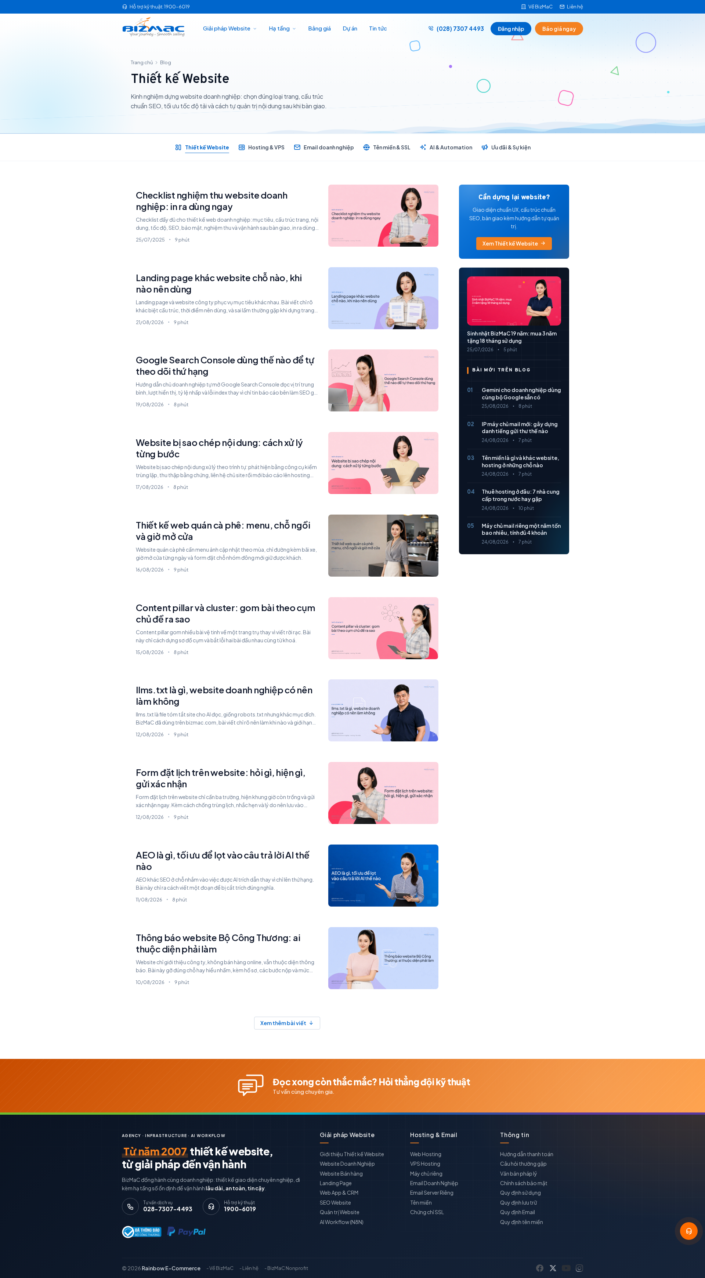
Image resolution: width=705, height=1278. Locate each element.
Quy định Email (517, 1212)
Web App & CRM (339, 1192)
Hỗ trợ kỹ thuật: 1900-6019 (160, 7)
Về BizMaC (540, 7)
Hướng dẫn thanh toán (526, 1154)
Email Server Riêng (431, 1192)
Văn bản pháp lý (518, 1173)
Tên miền (421, 1202)
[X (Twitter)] (553, 1268)
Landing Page (336, 1183)
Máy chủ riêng (426, 1173)
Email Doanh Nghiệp (434, 1183)
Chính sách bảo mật (523, 1183)
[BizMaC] (155, 28)
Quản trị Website (339, 1212)
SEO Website (335, 1202)
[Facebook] (539, 1268)
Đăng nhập (511, 28)
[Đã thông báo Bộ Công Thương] (140, 1232)
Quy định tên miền (521, 1222)
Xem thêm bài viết (283, 1023)
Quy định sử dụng (520, 1192)
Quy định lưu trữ (518, 1202)
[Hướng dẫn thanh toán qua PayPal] (186, 1232)
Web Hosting (425, 1154)
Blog (165, 62)
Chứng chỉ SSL (427, 1212)
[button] (689, 1231)
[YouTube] (566, 1268)
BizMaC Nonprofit (287, 1268)
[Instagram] (579, 1268)
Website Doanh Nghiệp (347, 1163)
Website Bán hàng (341, 1173)
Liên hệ (575, 7)
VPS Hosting (425, 1163)
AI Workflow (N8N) (342, 1222)
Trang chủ (142, 62)
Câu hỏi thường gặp (523, 1163)
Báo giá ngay (559, 28)
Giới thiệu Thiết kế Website (352, 1154)
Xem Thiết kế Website (510, 243)
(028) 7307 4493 (460, 28)
